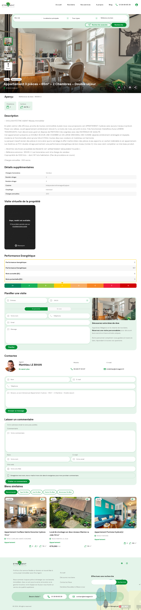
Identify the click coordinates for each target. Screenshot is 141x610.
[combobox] (56, 18)
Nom (9, 455)
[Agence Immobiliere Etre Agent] (8, 5)
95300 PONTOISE (102, 536)
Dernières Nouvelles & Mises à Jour (72, 587)
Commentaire (12, 428)
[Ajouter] (125, 87)
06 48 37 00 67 (79, 369)
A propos (99, 5)
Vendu (7, 79)
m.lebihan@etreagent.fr (115, 369)
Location (9, 499)
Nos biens (71, 5)
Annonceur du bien (65, 492)
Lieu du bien (37, 492)
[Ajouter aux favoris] (119, 87)
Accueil (59, 5)
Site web (10, 464)
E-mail (75, 455)
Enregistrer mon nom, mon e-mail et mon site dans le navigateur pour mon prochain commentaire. (45, 475)
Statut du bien (50, 492)
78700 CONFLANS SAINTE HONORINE (18, 539)
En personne (36, 309)
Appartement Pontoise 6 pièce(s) (109, 532)
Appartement (16, 79)
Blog (110, 5)
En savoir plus (24, 369)
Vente (54, 499)
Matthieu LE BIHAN (30, 364)
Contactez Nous (66, 582)
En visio (59, 309)
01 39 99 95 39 (125, 5)
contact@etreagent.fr (84, 597)
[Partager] (135, 87)
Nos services (85, 5)
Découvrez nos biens (67, 577)
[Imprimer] (130, 87)
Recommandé (11, 492)
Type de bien (24, 492)
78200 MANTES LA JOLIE (59, 539)
